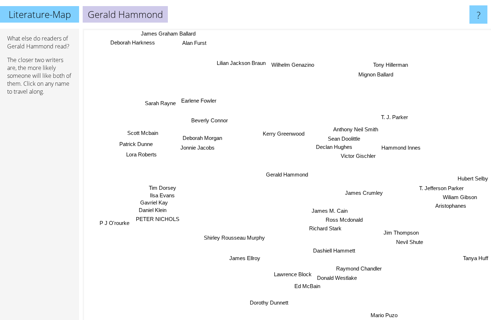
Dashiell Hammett (334, 251)
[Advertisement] (39, 210)
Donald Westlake (339, 278)
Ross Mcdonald (344, 220)
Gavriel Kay (152, 199)
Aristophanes (450, 208)
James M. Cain (330, 211)
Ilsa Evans (160, 192)
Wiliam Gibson (459, 199)
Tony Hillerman (390, 65)
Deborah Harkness (130, 42)
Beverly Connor (210, 119)
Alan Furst (193, 43)
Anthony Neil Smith (355, 130)
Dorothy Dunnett (267, 302)
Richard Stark (325, 229)
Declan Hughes (334, 147)
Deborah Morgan (203, 137)
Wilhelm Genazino (293, 65)
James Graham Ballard (168, 33)
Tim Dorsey (162, 184)
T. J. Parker (394, 117)
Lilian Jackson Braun (241, 63)
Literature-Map (40, 14)
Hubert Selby (473, 180)
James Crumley (364, 193)
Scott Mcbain (143, 131)
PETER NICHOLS (157, 216)
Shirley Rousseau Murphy (228, 235)
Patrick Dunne (136, 143)
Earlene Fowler (199, 101)
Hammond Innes (400, 146)
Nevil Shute (408, 243)
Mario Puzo (385, 315)
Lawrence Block (294, 275)
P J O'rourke (115, 227)
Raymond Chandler (359, 269)
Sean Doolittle (344, 139)
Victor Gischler (358, 156)
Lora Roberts (142, 154)
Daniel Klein (152, 207)
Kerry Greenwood (284, 134)
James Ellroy (245, 259)
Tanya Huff (475, 258)
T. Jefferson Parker (441, 190)
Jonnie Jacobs (198, 146)
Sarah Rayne (161, 101)
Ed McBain (309, 287)
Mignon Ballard (375, 74)
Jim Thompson (400, 233)
